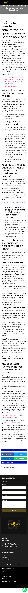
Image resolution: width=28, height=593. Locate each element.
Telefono (4, 495)
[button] (19, 2)
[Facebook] (6, 538)
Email (3, 490)
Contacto (5, 540)
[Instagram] (3, 538)
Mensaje (4, 500)
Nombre (4, 484)
